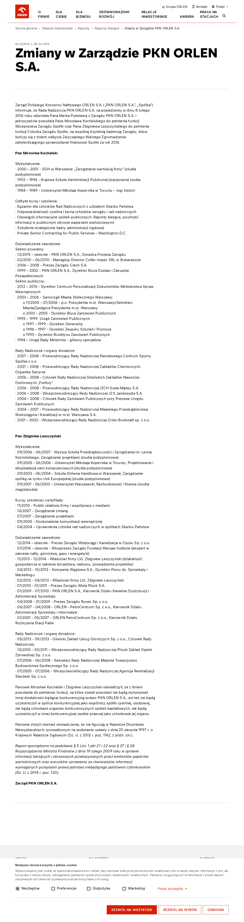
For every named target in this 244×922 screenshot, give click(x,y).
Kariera (187, 17)
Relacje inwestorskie (154, 14)
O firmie (44, 14)
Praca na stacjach (209, 14)
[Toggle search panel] (224, 15)
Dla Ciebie (61, 14)
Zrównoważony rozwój (114, 14)
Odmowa (215, 910)
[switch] (54, 888)
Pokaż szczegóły (170, 889)
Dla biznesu (83, 14)
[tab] (44, 15)
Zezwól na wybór (180, 910)
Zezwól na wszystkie (131, 910)
